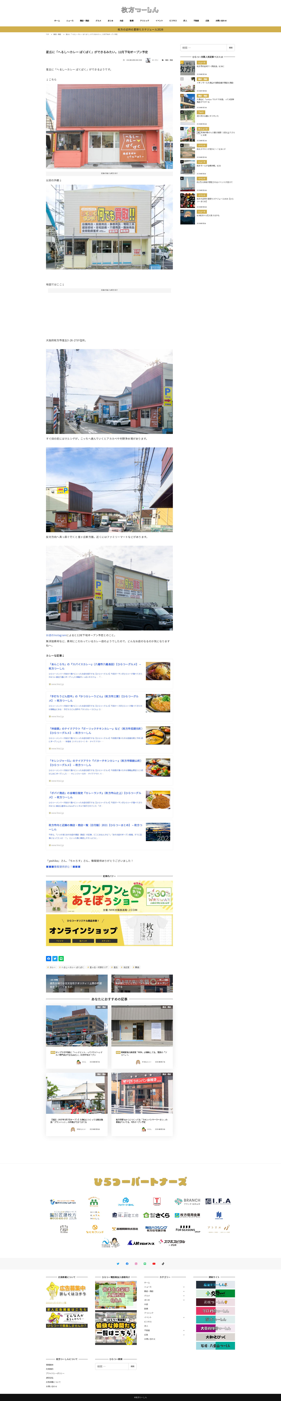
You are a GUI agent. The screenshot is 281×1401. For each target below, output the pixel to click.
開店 (137, 967)
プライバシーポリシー (55, 1373)
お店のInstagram (56, 635)
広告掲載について (53, 1382)
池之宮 (126, 967)
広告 (207, 20)
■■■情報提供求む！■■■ (63, 866)
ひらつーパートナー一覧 (56, 1302)
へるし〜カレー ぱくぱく (72, 967)
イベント (159, 20)
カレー (52, 967)
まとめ (110, 20)
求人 (185, 20)
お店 (121, 20)
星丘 (115, 967)
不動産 (196, 20)
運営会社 (49, 1377)
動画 (132, 20)
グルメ (98, 20)
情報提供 (49, 1364)
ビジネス (173, 20)
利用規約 (49, 1369)
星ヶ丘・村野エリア (98, 967)
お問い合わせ (221, 20)
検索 (231, 47)
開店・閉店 (84, 20)
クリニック (144, 20)
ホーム (57, 20)
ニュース (70, 20)
